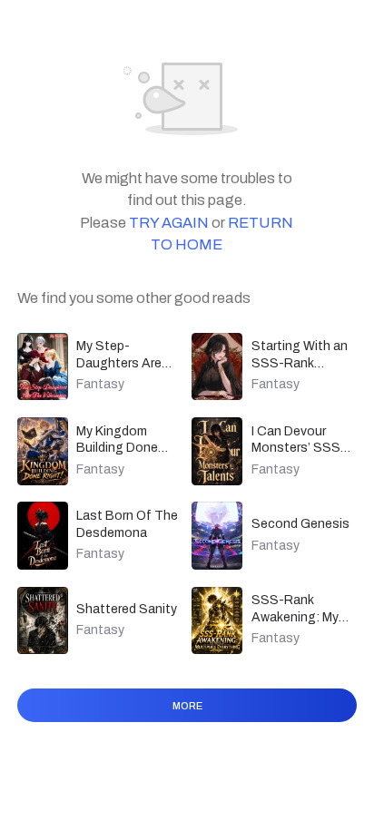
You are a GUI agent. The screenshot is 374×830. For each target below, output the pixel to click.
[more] (187, 729)
